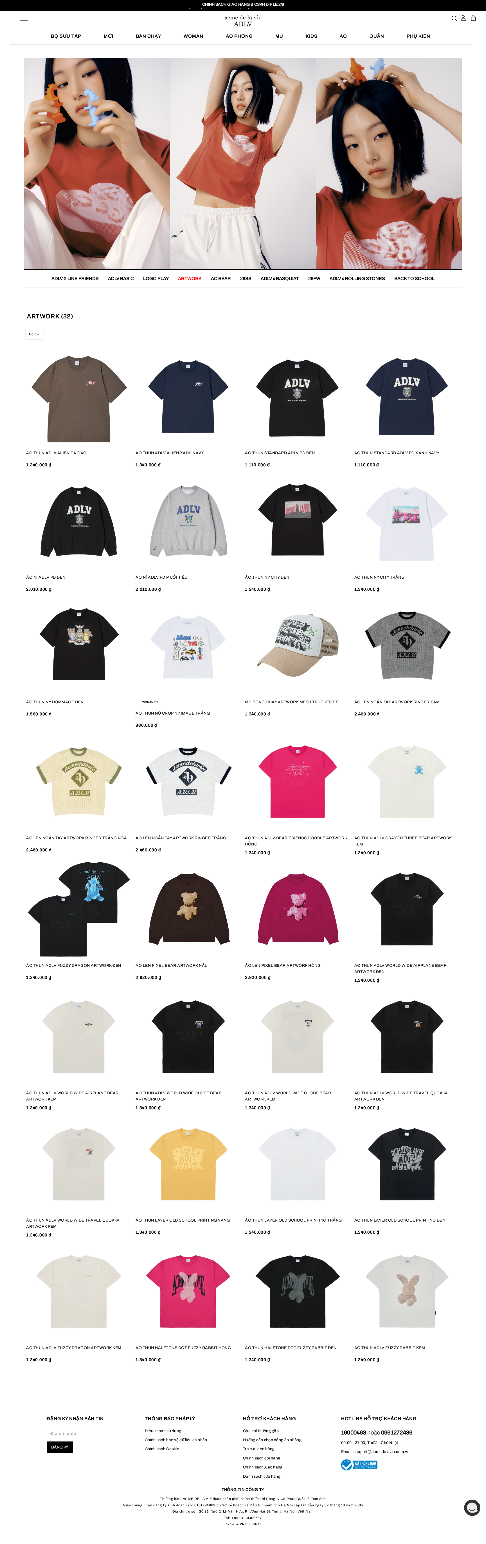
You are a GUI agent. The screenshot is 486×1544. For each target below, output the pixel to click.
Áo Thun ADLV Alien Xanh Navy (170, 453)
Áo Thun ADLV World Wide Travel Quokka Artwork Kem (73, 1223)
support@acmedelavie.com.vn (382, 1452)
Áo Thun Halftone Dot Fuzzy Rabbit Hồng (183, 1348)
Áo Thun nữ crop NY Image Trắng (173, 713)
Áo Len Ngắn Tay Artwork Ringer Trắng (181, 838)
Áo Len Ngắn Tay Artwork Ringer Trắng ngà (76, 838)
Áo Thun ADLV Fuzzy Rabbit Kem (389, 1348)
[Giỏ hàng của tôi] (473, 18)
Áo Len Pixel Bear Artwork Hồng (283, 965)
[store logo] (243, 20)
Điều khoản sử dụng (163, 1431)
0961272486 (397, 1432)
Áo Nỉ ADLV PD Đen (46, 577)
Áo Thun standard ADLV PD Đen (280, 453)
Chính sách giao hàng (263, 1467)
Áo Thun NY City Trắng (379, 577)
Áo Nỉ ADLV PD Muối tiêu (162, 577)
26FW (314, 278)
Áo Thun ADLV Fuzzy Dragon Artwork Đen (73, 965)
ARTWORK (190, 278)
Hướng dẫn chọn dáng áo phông (272, 1440)
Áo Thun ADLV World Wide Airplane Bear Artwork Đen (400, 968)
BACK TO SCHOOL (414, 278)
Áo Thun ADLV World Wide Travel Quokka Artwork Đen (401, 1096)
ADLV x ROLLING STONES (357, 278)
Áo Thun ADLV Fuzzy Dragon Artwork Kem (74, 1348)
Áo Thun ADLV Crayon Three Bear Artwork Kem (403, 841)
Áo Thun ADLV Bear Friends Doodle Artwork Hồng (296, 841)
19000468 (354, 1432)
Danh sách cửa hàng (261, 1476)
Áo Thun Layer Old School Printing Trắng (293, 1220)
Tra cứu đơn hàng (258, 1449)
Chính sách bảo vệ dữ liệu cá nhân (176, 1440)
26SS (245, 278)
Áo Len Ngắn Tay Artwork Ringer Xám (397, 702)
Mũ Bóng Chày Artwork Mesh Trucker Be (291, 702)
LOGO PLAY (156, 278)
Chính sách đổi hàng (261, 1458)
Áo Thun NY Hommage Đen (55, 702)
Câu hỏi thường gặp (261, 1431)
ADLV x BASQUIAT (280, 278)
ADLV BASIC (121, 278)
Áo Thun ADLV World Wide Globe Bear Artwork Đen (179, 1096)
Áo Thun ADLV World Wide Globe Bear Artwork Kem (288, 1096)
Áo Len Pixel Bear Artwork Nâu (172, 965)
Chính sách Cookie (162, 1449)
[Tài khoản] (463, 18)
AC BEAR (221, 278)
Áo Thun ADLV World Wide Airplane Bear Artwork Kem (72, 1096)
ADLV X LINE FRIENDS (75, 278)
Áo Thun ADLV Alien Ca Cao (56, 453)
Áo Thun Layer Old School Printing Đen (400, 1220)
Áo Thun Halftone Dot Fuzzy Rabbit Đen (291, 1348)
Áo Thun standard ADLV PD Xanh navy (397, 453)
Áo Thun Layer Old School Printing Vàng (183, 1220)
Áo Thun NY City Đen (267, 577)
